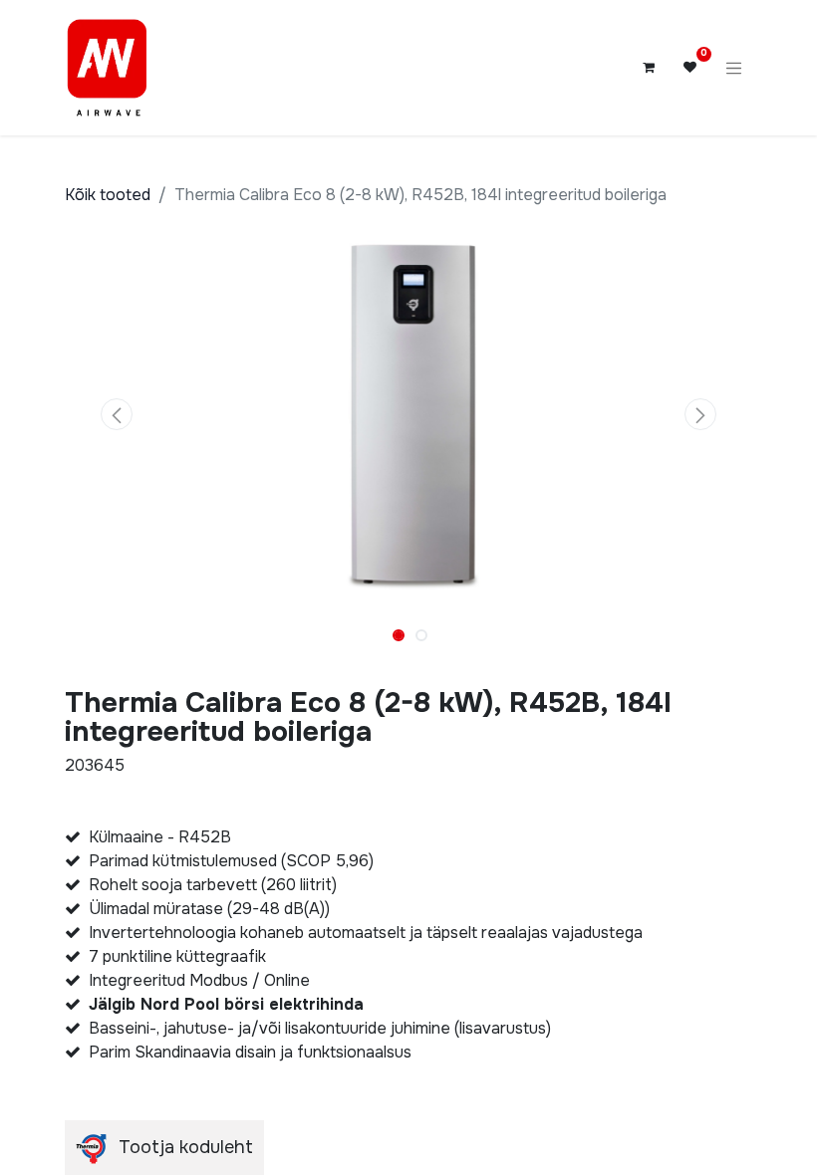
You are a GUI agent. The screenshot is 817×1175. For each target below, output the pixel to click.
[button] (116, 414)
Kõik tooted (107, 194)
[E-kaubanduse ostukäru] (649, 68)
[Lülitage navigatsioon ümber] (734, 68)
